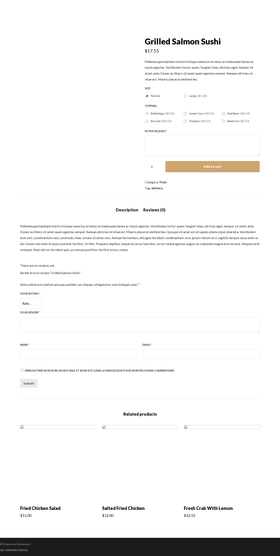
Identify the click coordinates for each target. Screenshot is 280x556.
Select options (58, 524)
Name (25, 344)
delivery (157, 188)
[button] (13, 64)
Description (127, 209)
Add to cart (213, 166)
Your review (30, 312)
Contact (270, 57)
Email (147, 344)
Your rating (30, 293)
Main (163, 182)
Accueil (165, 57)
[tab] (127, 209)
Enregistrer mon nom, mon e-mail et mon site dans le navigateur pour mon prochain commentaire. (100, 370)
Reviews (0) (154, 209)
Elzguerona (187, 57)
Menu (209, 57)
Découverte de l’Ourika (238, 57)
